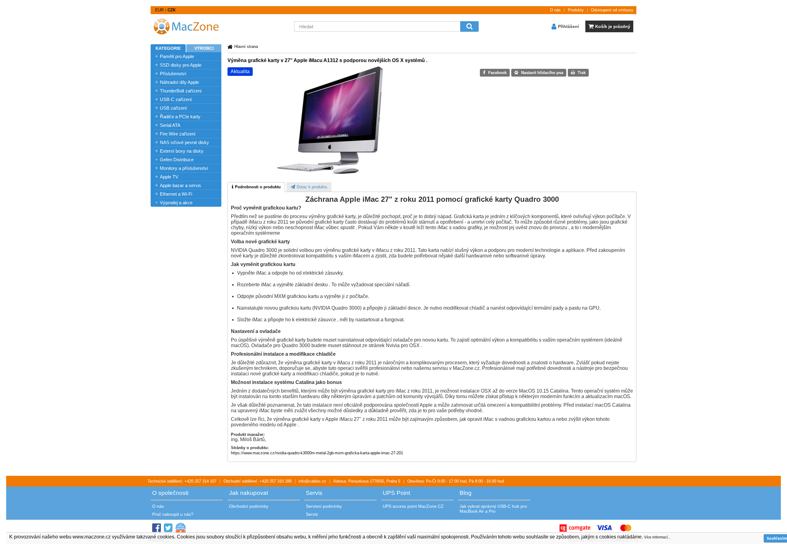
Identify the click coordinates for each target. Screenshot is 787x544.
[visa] (604, 528)
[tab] (256, 187)
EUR (159, 10)
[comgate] (575, 528)
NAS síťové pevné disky (184, 142)
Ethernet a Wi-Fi (176, 194)
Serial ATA (170, 125)
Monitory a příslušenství (184, 168)
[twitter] (168, 528)
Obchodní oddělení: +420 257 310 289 (257, 481)
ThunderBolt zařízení (181, 90)
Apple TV (169, 176)
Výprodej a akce (176, 202)
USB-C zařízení (176, 99)
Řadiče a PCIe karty (180, 116)
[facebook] (156, 528)
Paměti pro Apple (177, 56)
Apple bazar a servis (180, 185)
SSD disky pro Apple (180, 65)
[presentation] (256, 187)
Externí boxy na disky (182, 151)
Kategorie (168, 48)
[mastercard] (625, 528)
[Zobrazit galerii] (329, 173)
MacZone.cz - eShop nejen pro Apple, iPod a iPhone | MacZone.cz (189, 26)
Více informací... (657, 537)
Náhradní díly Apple (179, 82)
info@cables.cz (312, 481)
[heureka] (181, 528)
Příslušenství (173, 73)
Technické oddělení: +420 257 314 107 (182, 481)
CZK (172, 10)
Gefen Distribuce (177, 159)
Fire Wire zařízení (178, 133)
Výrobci (204, 48)
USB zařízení (173, 108)
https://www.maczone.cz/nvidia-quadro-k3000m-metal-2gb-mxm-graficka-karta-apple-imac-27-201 (317, 453)
